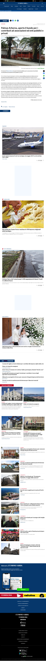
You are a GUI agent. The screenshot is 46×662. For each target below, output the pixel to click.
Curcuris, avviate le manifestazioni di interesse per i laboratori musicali (20, 380)
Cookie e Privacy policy (23, 630)
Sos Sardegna (19, 8)
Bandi (5, 21)
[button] (11, 20)
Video (12, 6)
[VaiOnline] (23, 623)
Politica (29, 6)
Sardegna (16, 6)
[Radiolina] (34, 595)
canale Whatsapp (40, 68)
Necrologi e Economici (23, 632)
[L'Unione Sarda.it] (23, 3)
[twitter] (4, 0)
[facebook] (5, 0)
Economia (33, 6)
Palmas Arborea (9, 70)
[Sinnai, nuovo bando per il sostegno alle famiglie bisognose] (10, 521)
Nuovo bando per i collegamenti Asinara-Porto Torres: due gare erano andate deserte (32, 504)
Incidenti (25, 8)
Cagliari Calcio (30, 8)
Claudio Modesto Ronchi (6, 371)
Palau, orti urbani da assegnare (10, 366)
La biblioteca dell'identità (23, 605)
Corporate (23, 643)
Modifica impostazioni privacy (23, 639)
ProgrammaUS (6, 6)
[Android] (23, 653)
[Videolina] (11, 595)
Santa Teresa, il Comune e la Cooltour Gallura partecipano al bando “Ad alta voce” (22, 369)
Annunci (42, 6)
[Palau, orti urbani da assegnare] (33, 394)
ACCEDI (41, 1)
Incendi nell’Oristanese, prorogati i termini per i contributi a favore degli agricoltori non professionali (32, 434)
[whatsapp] (7, 0)
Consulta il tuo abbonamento (23, 601)
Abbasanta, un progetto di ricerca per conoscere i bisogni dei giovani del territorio (23, 377)
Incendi (36, 8)
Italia (21, 6)
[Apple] (23, 650)
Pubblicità (23, 634)
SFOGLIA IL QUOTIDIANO (5, 10)
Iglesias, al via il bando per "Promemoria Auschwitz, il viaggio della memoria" (30, 477)
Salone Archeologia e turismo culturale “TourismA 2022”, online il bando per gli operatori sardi (30, 546)
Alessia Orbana (4, 378)
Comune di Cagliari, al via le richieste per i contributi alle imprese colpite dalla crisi (23, 363)
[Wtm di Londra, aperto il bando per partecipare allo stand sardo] (10, 535)
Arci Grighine (5, 106)
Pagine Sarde (23, 609)
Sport (38, 6)
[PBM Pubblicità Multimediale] (23, 625)
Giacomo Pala (3, 101)
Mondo (24, 6)
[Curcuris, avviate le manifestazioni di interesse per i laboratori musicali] (10, 467)
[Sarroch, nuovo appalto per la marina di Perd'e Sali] (10, 494)
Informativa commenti (23, 641)
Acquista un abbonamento (23, 603)
